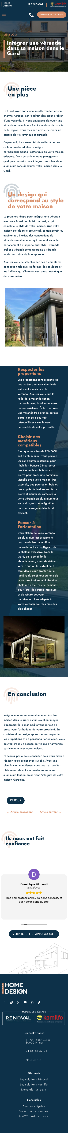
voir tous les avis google (33, 934)
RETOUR (15, 800)
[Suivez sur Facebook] (4, 1002)
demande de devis (51, 14)
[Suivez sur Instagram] (11, 1002)
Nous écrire (33, 1060)
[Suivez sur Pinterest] (18, 1002)
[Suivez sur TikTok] (39, 1002)
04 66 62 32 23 (36, 1051)
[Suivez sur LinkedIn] (32, 1002)
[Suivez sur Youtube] (25, 1002)
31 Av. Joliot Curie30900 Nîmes (38, 1041)
